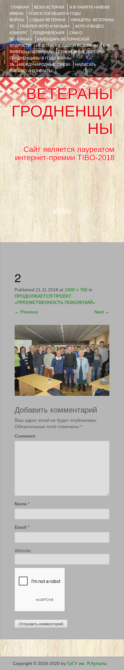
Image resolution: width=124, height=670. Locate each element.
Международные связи (44, 64)
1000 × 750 (76, 289)
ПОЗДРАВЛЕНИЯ (48, 33)
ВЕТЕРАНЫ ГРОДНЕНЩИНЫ (62, 111)
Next (101, 311)
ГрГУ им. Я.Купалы (87, 663)
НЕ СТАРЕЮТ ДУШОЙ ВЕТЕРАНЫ (67, 45)
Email (20, 527)
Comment (25, 436)
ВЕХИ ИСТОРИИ (49, 7)
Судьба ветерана (47, 20)
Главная (20, 7)
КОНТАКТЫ (42, 71)
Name (21, 503)
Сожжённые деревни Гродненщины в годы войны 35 (57, 58)
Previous (26, 311)
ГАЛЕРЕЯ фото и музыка (45, 26)
